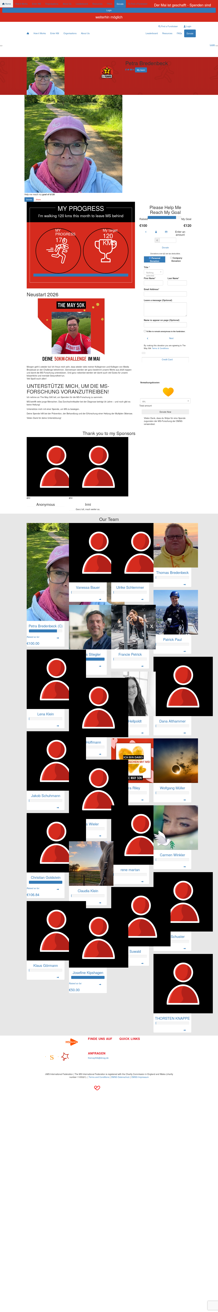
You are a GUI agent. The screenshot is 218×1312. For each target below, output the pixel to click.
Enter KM (36, 3)
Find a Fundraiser (139, 3)
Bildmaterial (152, 1041)
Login (109, 10)
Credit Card (167, 359)
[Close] (217, 45)
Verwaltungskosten (150, 382)
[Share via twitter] (128, 70)
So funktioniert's (126, 1043)
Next (171, 338)
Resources (97, 3)
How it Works (21, 3)
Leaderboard (82, 3)
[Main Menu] (1, 45)
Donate (120, 3)
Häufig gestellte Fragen (158, 1045)
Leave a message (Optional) (158, 300)
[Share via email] (131, 70)
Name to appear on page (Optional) (161, 320)
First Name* (149, 278)
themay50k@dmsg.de (98, 1057)
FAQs (109, 3)
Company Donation (176, 259)
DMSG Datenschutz (120, 1077)
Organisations (51, 3)
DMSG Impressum (140, 1077)
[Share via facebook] (126, 70)
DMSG (150, 1054)
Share (38, 199)
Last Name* (173, 278)
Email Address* (151, 289)
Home (8, 3)
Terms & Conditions (160, 348)
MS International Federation (160, 1050)
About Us (67, 3)
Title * (147, 267)
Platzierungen (125, 1052)
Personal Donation (155, 259)
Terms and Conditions (99, 1077)
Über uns (123, 1047)
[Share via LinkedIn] (133, 70)
